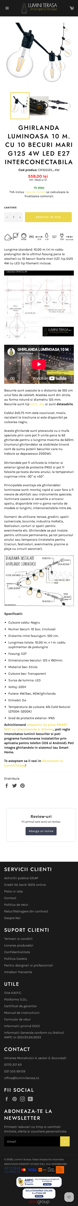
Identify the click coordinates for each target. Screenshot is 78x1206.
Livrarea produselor (18, 945)
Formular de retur (17, 1019)
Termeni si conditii (18, 939)
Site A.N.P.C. (13, 993)
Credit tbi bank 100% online (25, 885)
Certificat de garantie (20, 1006)
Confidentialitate (17, 952)
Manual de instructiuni (22, 1013)
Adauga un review (41, 831)
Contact (10, 898)
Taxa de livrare (35, 192)
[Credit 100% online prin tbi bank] (51, 1172)
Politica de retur (16, 905)
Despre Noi (12, 918)
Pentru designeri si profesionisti (28, 965)
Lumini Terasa (22, 1159)
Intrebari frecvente (18, 972)
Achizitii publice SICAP (21, 878)
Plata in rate (13, 891)
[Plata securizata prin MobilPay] (20, 1172)
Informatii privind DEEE (22, 1026)
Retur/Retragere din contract (26, 911)
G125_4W (37, 404)
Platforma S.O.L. (15, 999)
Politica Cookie (15, 959)
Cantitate (10, 207)
